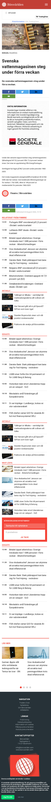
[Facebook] (8, 92)
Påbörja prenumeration (24, 727)
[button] (20, 687)
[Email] (8, 96)
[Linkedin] (35, 92)
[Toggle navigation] (46, 4)
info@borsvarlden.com (24, 748)
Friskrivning (24, 720)
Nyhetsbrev (24, 705)
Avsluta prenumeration (24, 729)
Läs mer (21, 797)
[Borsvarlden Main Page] (12, 4)
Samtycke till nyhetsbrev (17, 526)
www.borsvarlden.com (24, 750)
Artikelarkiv (24, 710)
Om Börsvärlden (24, 708)
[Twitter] (22, 92)
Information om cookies (24, 724)
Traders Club (24, 703)
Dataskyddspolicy (25, 722)
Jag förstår (8, 797)
